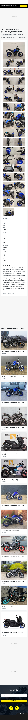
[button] (8, 63)
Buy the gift (23, 6)
